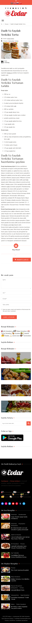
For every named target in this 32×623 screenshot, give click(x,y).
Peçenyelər (22, 524)
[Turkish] (20, 3)
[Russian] (17, 3)
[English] (14, 3)
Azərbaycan (4, 481)
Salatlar (26, 333)
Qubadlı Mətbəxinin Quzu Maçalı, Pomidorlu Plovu (18, 547)
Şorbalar (17, 333)
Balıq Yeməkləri (22, 331)
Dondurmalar (22, 514)
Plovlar (22, 544)
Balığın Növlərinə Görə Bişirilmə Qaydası (20, 580)
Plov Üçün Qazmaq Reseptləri (20, 570)
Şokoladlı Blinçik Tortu (17, 590)
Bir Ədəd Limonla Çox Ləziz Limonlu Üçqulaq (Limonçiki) (19, 528)
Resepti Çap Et (23, 260)
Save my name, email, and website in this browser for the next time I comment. (16, 310)
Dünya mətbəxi (15, 481)
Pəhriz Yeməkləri (21, 604)
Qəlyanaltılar (15, 595)
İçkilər (13, 604)
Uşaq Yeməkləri (25, 595)
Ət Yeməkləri (7, 331)
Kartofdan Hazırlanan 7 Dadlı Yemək (20, 598)
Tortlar (16, 41)
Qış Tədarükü (15, 553)
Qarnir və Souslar (16, 535)
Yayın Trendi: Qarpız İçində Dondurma (19, 517)
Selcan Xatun (10, 38)
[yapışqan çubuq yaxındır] (16, 0)
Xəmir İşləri (16, 335)
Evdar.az (9, 73)
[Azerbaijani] (12, 3)
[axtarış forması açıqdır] (25, 8)
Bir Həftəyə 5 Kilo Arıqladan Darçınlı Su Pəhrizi (19, 607)
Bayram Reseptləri (16, 586)
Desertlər (14, 514)
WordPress (12, 620)
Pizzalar (7, 335)
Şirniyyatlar (11, 41)
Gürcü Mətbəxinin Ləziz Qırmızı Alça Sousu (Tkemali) (20, 538)
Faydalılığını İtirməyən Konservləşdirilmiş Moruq (18, 556)
